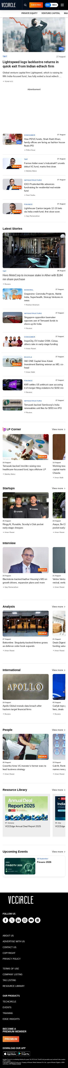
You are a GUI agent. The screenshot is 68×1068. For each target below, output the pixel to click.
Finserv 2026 (44, 862)
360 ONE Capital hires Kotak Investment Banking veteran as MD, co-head (44, 364)
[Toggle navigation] (62, 5)
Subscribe (36, 5)
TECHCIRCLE (9, 1001)
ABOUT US (8, 935)
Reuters (8, 284)
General (29, 290)
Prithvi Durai (30, 150)
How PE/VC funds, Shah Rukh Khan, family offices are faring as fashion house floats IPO (44, 142)
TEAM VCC (9, 81)
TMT (5, 56)
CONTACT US (9, 947)
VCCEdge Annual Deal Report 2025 (23, 826)
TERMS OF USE (11, 968)
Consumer (29, 135)
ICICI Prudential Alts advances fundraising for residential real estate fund (42, 187)
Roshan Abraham (32, 305)
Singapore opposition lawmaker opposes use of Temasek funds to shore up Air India (41, 320)
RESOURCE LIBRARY (14, 986)
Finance (28, 204)
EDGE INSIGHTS (11, 1019)
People (28, 357)
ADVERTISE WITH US (14, 941)
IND (48, 5)
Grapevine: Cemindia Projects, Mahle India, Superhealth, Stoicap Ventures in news (43, 297)
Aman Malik (30, 372)
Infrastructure (33, 180)
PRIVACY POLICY (12, 959)
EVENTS (7, 1007)
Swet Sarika (30, 195)
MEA (54, 5)
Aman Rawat (31, 348)
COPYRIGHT (9, 953)
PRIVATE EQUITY (29, 13)
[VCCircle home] (8, 5)
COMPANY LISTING (12, 974)
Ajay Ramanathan (33, 216)
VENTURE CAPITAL (50, 13)
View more (57, 429)
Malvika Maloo (31, 171)
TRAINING (8, 1013)
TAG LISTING (9, 980)
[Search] (25, 5)
